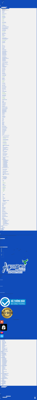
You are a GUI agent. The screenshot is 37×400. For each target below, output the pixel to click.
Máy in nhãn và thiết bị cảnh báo (4, 351)
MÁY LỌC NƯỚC (4, 155)
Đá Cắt (3, 370)
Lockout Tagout (4, 75)
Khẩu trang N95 (4, 178)
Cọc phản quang (3, 98)
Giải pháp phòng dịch (4, 176)
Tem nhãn (3, 366)
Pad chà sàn (3, 131)
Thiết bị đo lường (4, 129)
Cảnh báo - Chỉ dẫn (4, 342)
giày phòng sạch (9, 237)
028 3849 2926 (3, 275)
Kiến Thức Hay (3, 227)
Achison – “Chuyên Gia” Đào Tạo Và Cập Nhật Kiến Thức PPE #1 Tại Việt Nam (8, 244)
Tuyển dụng (2, 229)
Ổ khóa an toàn (3, 76)
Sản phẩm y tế (4, 104)
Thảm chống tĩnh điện (5, 162)
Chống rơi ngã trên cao (4, 345)
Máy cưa (4, 158)
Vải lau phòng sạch (5, 161)
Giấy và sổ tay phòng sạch (4, 360)
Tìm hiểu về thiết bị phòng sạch (5, 232)
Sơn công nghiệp (4, 376)
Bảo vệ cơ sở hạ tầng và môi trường (5, 135)
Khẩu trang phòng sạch (5, 166)
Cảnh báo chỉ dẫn (4, 91)
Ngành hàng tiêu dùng (4, 212)
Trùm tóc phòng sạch (5, 165)
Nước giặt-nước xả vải (5, 216)
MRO (3, 180)
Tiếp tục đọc (1, 236)
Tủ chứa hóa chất (4, 354)
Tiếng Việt (6, 2)
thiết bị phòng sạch (13, 237)
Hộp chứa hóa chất (4, 353)
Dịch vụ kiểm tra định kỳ (5, 221)
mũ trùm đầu (3, 18)
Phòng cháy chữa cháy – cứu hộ (5, 167)
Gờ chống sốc (3, 97)
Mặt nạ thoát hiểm (5, 169)
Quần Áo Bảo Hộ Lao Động (4, 349)
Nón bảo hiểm (3, 211)
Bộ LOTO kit (3, 355)
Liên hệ (2, 230)
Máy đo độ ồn (3, 352)
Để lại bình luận (19, 237)
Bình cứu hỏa (4, 172)
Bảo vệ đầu (3, 10)
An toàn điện (3, 340)
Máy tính (4, 194)
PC (2, 385)
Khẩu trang (3, 36)
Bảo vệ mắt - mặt (4, 341)
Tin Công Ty (3, 389)
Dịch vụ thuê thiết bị (5, 222)
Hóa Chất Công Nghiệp (4, 371)
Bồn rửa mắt (3, 85)
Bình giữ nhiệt (3, 207)
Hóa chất (3, 114)
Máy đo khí (3, 71)
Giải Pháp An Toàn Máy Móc (5, 374)
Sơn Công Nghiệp (5, 151)
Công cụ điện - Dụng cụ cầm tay (4, 378)
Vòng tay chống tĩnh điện (5, 160)
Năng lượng (4, 187)
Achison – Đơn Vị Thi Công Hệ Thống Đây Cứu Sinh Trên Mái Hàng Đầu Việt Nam (9, 241)
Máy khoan (4, 157)
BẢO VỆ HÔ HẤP (4, 30)
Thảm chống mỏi (4, 130)
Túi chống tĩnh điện (5, 163)
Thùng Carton (4, 186)
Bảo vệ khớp (3, 68)
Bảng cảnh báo (3, 92)
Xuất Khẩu (2, 228)
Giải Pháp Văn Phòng (3, 383)
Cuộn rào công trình (4, 93)
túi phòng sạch (16, 237)
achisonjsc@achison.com (3, 277)
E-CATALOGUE (2, 391)
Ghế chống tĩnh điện (4, 359)
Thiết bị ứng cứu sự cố (5, 171)
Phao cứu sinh (4, 88)
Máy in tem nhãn (4, 126)
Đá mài (3, 119)
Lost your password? (2, 399)
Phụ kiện (3, 372)
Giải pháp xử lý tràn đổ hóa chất (5, 375)
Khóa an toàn (3, 356)
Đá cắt (3, 118)
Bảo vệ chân (3, 346)
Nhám (3, 120)
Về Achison (2, 388)
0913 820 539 (3, 276)
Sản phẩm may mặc (4, 99)
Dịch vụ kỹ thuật (3, 219)
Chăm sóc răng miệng (5, 213)
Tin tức (2, 226)
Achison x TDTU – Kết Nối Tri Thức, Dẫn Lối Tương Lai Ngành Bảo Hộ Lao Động (8, 245)
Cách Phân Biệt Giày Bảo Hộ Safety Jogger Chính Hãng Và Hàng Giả (7, 243)
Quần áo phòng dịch (5, 177)
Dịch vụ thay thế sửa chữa (5, 223)
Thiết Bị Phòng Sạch (4, 159)
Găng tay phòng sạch (5, 164)
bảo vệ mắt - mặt (4, 13)
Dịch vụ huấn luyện (5, 220)
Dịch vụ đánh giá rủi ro (5, 225)
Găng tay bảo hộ (4, 49)
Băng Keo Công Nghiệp (4, 369)
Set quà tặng (3, 208)
